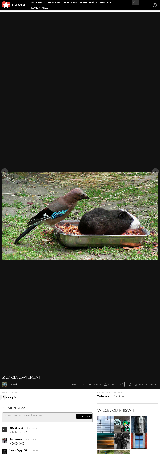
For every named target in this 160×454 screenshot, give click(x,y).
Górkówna (15, 438)
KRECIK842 (16, 427)
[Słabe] (121, 384)
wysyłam (84, 416)
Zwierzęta (103, 396)
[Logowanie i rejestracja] (155, 5)
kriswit (13, 384)
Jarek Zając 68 (18, 450)
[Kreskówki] (105, 424)
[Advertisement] (80, 33)
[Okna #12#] (139, 441)
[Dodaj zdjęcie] (147, 5)
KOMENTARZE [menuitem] (39, 7)
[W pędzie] (105, 441)
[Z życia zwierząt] (4, 384)
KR (4, 429)
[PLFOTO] (13, 5)
